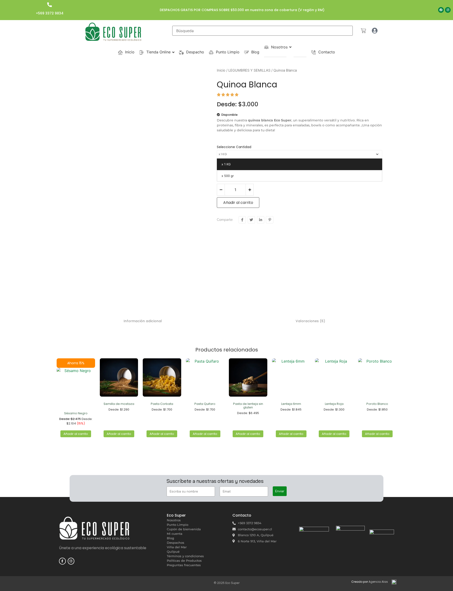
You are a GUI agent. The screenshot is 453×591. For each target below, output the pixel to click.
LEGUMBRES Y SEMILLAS (249, 70)
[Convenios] (290, 57)
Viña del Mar (177, 547)
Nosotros (174, 520)
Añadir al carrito (238, 202)
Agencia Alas (378, 582)
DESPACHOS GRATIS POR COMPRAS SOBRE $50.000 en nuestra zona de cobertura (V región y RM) (242, 10)
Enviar (279, 491)
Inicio (221, 70)
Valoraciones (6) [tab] (310, 321)
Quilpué (173, 551)
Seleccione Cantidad (234, 147)
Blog (170, 538)
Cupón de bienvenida (184, 529)
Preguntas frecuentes (184, 565)
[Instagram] (448, 10)
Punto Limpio (177, 525)
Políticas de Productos (184, 560)
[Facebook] (441, 10)
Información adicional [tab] (143, 321)
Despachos (175, 542)
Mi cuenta (174, 533)
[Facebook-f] (62, 561)
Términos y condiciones (185, 556)
